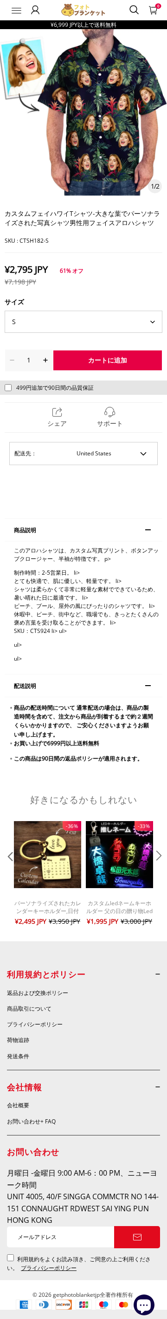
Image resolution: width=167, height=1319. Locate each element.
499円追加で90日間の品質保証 (55, 388)
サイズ (14, 301)
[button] (9, 874)
